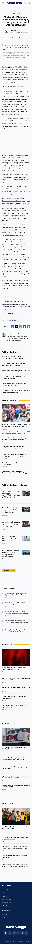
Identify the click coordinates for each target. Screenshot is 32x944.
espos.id (4, 914)
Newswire (13, 30)
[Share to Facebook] (12, 326)
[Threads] (22, 933)
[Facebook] (5, 933)
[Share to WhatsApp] (20, 326)
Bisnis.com (5, 918)
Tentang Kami (6, 890)
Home (13, 13)
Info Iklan (5, 905)
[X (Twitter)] (9, 933)
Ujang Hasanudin (13, 334)
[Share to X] (16, 326)
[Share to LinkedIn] (24, 326)
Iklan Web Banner (7, 902)
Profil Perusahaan (7, 899)
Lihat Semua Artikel (8, 570)
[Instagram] (14, 933)
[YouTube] (18, 933)
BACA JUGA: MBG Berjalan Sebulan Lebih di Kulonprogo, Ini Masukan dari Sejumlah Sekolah (16, 201)
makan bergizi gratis (13, 320)
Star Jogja (5, 921)
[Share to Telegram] (28, 326)
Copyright (5, 896)
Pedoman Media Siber (8, 893)
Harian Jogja (6, 304)
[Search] (25, 3)
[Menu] (3, 3)
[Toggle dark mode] (29, 3)
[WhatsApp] (26, 933)
